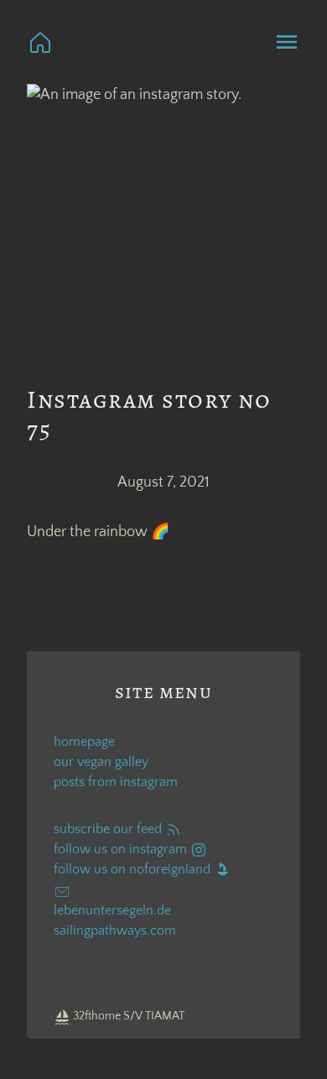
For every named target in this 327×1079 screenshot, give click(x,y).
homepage (84, 741)
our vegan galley (101, 761)
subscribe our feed (109, 829)
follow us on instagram (122, 849)
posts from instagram (116, 782)
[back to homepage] (40, 42)
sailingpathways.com (115, 930)
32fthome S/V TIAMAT (127, 1016)
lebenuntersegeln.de (112, 910)
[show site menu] (286, 42)
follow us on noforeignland (134, 869)
